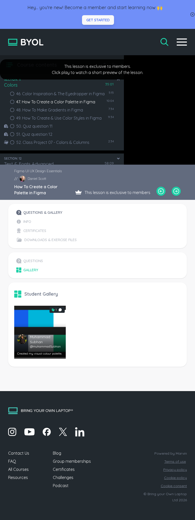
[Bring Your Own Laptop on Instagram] (12, 432)
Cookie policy (175, 477)
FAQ (12, 461)
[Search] (164, 42)
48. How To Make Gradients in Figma (49, 109)
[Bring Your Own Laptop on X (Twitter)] (63, 432)
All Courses (18, 469)
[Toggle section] (118, 80)
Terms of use (175, 461)
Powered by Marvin (170, 453)
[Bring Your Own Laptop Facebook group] (47, 432)
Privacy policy (175, 469)
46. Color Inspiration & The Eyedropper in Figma (60, 93)
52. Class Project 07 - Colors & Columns (52, 142)
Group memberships (72, 461)
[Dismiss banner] (192, 14)
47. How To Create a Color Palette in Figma (55, 101)
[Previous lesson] (161, 191)
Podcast (61, 485)
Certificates (64, 469)
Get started (98, 20)
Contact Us (18, 453)
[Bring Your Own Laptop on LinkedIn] (79, 431)
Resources (18, 477)
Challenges (63, 477)
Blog (57, 453)
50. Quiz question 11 (34, 126)
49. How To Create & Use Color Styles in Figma (59, 118)
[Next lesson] (176, 191)
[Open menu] (182, 42)
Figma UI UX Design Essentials (38, 171)
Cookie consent (174, 486)
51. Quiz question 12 (34, 134)
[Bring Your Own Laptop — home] (25, 42)
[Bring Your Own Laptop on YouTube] (29, 432)
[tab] (46, 212)
